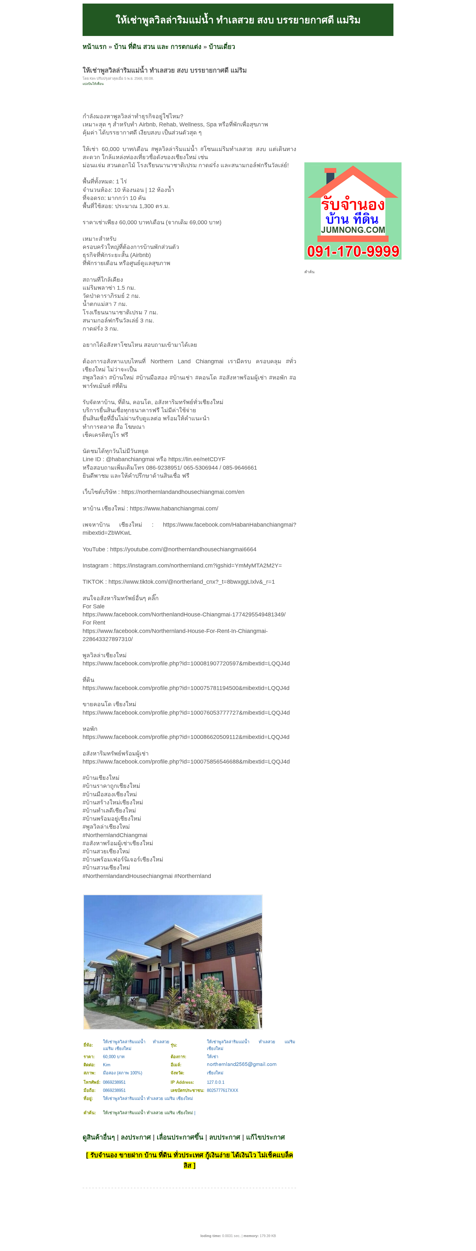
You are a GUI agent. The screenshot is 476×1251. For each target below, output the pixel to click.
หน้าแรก (95, 46)
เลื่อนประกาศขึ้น (180, 1137)
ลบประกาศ (224, 1137)
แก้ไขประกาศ (265, 1137)
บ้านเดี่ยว (222, 46)
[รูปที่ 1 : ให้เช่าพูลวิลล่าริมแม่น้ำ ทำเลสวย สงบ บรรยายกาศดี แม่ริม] (173, 1027)
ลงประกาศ (136, 1137)
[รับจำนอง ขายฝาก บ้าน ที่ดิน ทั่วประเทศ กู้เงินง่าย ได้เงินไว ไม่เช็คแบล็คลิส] (353, 258)
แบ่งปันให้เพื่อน (93, 84)
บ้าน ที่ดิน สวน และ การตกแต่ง (157, 46)
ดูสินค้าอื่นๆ (99, 1137)
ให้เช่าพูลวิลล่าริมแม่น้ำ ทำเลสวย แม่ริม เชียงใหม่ (148, 1112)
